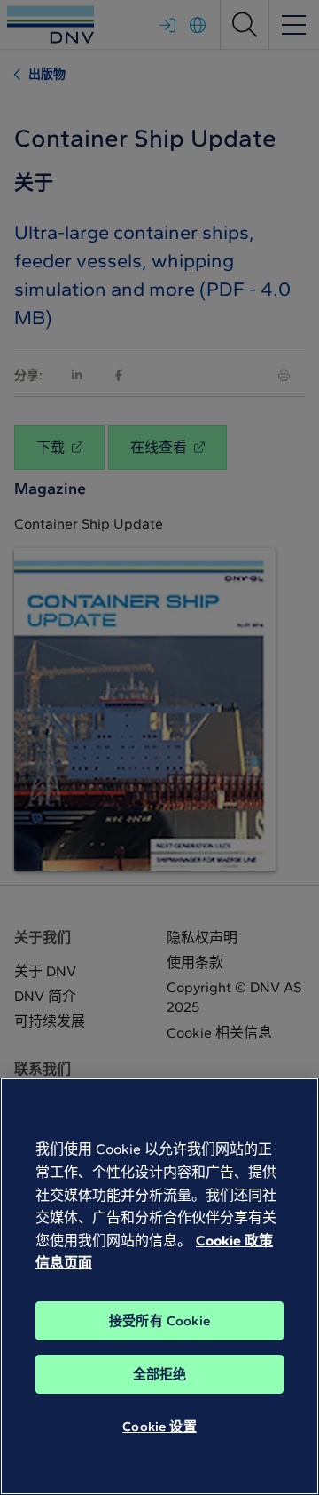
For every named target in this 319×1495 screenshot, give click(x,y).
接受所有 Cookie (159, 1321)
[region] (159, 1286)
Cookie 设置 (159, 1427)
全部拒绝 (160, 1374)
